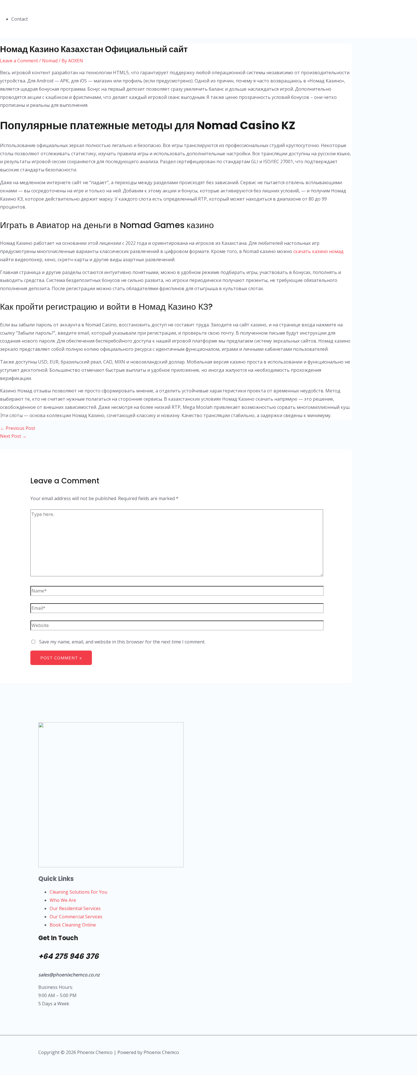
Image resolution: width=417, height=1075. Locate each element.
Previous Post (17, 428)
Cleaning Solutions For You (78, 892)
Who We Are (63, 900)
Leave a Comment (19, 61)
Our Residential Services (75, 908)
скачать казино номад (318, 251)
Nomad (50, 61)
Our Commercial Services (76, 916)
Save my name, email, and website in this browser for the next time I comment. (122, 642)
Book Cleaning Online (73, 925)
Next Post (13, 436)
